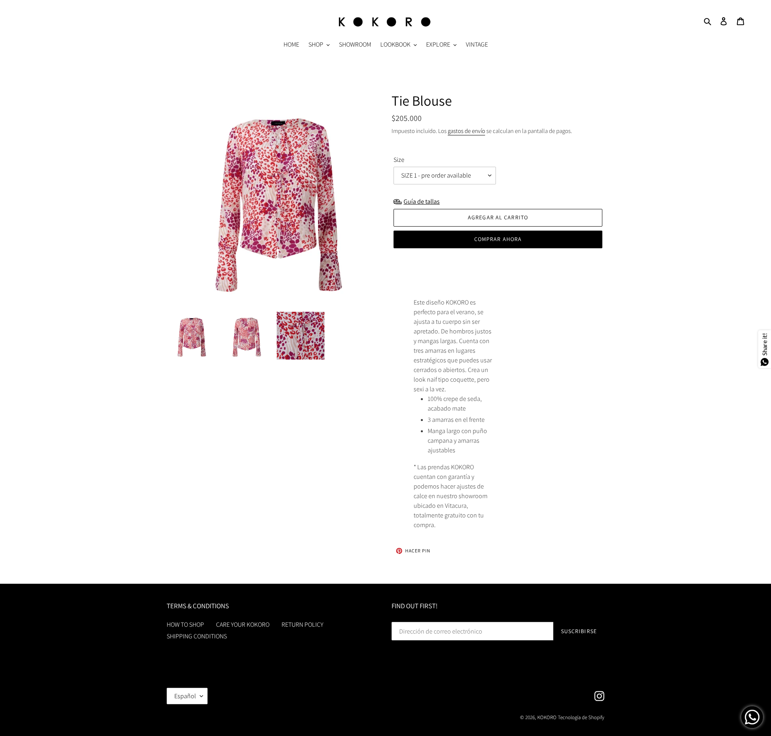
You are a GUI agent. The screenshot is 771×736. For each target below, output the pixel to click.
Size (399, 159)
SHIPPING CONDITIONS (197, 636)
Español (185, 696)
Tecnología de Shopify (581, 717)
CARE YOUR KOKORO (242, 624)
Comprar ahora (498, 239)
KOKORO (547, 717)
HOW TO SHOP (185, 624)
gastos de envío (466, 131)
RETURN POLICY (302, 624)
